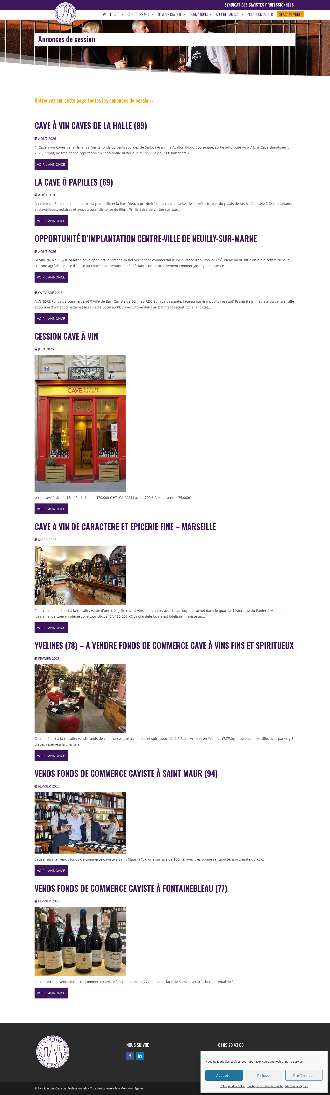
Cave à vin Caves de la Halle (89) (91, 125)
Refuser (264, 1075)
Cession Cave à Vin (66, 336)
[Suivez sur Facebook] (130, 1056)
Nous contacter (260, 14)
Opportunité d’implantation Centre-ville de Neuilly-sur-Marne (146, 238)
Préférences (304, 1075)
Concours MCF (141, 14)
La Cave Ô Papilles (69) (74, 182)
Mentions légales (296, 1086)
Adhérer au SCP (230, 14)
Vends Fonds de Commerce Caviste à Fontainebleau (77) (131, 888)
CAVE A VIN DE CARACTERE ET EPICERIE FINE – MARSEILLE (125, 526)
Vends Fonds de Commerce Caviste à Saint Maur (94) (126, 773)
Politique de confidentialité (265, 1086)
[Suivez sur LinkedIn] (140, 1056)
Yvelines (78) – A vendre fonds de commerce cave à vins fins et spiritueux (164, 645)
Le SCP (117, 14)
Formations (201, 14)
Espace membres (290, 14)
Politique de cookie (232, 1086)
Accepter (224, 1075)
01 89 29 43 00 (231, 1045)
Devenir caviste (172, 14)
